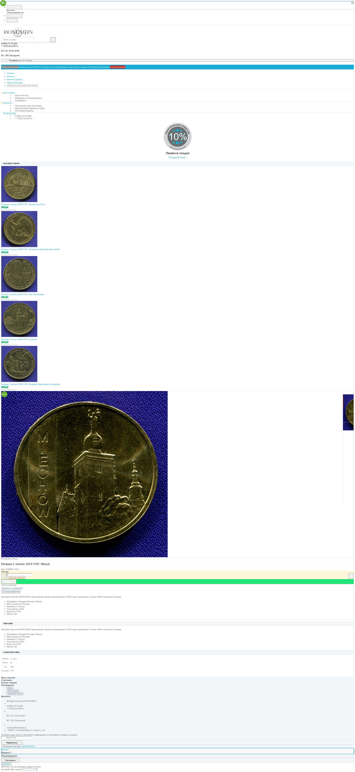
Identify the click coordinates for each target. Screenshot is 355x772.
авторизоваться (29, 769)
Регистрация (13, 691)
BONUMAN (28, 746)
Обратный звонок (15, 694)
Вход (10, 688)
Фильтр (4, 749)
